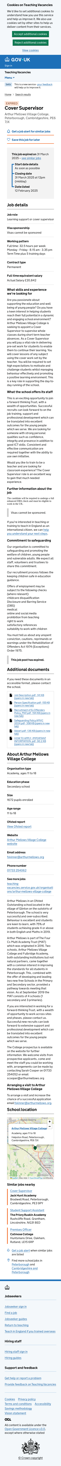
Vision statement (15, 1413)
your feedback (44, 84)
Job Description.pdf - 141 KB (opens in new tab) (29, 697)
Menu (8, 77)
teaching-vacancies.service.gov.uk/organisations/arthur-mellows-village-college (30, 887)
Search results (23, 94)
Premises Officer (21, 1229)
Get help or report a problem (23, 1378)
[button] (35, 1148)
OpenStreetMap (36, 1178)
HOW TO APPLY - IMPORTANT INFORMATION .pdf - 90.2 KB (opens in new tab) (30, 741)
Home (8, 94)
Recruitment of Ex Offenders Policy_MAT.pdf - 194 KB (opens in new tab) (32, 713)
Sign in (8, 65)
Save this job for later (26, 140)
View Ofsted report (19, 826)
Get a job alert (21, 1250)
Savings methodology (18, 1408)
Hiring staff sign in (16, 1351)
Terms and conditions (18, 1404)
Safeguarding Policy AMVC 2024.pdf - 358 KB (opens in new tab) (32, 723)
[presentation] (30, 1148)
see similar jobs (31, 158)
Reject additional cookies (31, 42)
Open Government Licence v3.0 (25, 1429)
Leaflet (15, 1178)
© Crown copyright (30, 1458)
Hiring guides (13, 1358)
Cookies (10, 1399)
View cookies (30, 50)
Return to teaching (16, 1325)
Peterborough (20, 1264)
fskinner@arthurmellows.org (25, 857)
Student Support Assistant (27, 1210)
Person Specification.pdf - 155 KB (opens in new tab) (32, 704)
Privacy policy (27, 1399)
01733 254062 (16, 870)
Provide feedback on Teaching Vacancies (30, 1384)
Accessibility (43, 1404)
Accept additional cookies (30, 34)
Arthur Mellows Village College (29, 1128)
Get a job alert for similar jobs (31, 131)
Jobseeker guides (16, 1319)
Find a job (11, 1313)
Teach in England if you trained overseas (30, 1331)
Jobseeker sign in (16, 1306)
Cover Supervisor (21, 1191)
